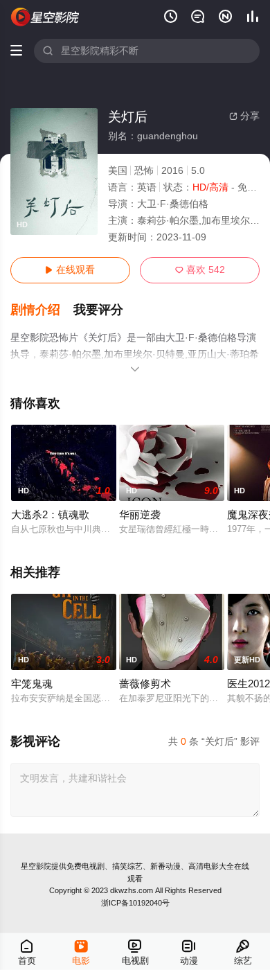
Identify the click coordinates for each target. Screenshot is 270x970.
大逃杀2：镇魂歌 (50, 514)
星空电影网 (45, 17)
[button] (42, 310)
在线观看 (70, 270)
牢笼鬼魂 (32, 683)
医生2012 (248, 683)
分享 (244, 116)
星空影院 (36, 866)
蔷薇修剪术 (145, 683)
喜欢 (200, 270)
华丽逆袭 (140, 514)
